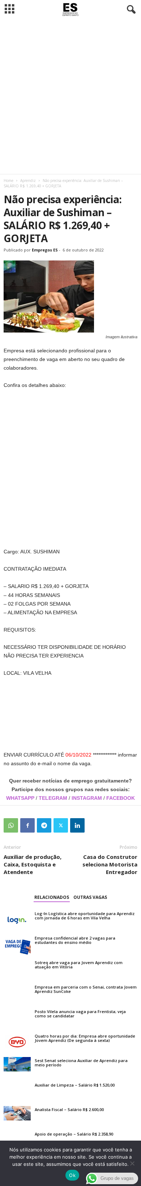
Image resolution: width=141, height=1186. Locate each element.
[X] (61, 825)
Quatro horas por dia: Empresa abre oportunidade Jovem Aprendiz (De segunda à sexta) (85, 1038)
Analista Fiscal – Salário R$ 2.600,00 (69, 1109)
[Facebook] (27, 825)
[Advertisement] (70, 96)
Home (8, 180)
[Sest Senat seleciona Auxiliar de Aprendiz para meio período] (17, 1064)
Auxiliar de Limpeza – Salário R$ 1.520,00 (75, 1085)
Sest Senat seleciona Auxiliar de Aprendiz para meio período (81, 1062)
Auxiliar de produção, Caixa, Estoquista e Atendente (32, 864)
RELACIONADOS (51, 897)
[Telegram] (44, 825)
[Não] (132, 1163)
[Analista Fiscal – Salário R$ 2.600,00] (17, 1113)
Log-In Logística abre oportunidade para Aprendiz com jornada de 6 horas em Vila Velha (84, 915)
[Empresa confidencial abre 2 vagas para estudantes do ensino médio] (17, 945)
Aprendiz (28, 180)
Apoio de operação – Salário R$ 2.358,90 (74, 1134)
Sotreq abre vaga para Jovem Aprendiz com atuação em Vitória (79, 964)
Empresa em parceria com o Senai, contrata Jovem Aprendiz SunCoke (86, 989)
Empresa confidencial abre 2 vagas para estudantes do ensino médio (75, 940)
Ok (72, 1175)
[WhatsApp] (11, 825)
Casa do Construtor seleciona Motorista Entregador (109, 864)
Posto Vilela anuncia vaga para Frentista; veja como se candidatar (80, 1013)
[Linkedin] (77, 825)
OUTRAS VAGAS (90, 897)
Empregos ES (45, 250)
